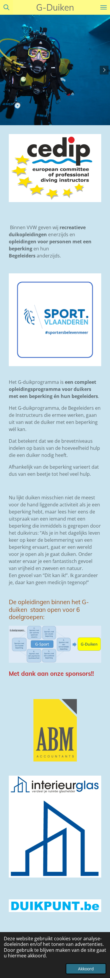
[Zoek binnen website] (6, 7)
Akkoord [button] (86, 969)
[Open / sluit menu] (103, 7)
